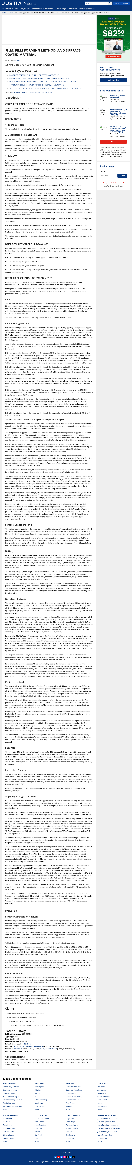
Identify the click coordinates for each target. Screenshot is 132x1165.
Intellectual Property (74, 1096)
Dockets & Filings (9, 1138)
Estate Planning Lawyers (12, 1100)
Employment (71, 1093)
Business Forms (72, 1125)
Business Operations (74, 1090)
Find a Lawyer (7, 9)
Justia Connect (33, 1162)
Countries (70, 1138)
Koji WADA (18, 1049)
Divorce (37, 1093)
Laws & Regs (60, 9)
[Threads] (67, 1157)
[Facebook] (61, 1157)
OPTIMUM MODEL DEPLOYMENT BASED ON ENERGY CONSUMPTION (36, 85)
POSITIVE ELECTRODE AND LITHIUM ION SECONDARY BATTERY (34, 75)
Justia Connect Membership (108, 1118)
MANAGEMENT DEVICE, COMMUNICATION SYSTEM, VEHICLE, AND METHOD (39, 78)
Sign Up (125, 3)
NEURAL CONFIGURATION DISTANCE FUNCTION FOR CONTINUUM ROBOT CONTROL (43, 82)
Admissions (101, 1090)
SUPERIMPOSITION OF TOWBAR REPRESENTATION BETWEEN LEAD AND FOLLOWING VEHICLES (46, 88)
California (38, 1128)
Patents (10, 13)
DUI (36, 1096)
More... (5, 1110)
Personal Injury (40, 1106)
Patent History (34, 92)
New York (38, 1135)
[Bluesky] (70, 1157)
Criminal (38, 1090)
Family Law (39, 1103)
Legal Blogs (70, 1122)
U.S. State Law (41, 1115)
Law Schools (48, 9)
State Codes (39, 1122)
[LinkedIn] (55, 1157)
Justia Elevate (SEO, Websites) (108, 1128)
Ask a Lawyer (20, 9)
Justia (4, 13)
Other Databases (73, 1115)
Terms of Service (70, 1162)
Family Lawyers (9, 1103)
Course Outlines (103, 1096)
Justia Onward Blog (104, 1135)
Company (54, 1162)
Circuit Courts (8, 1132)
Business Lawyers (10, 1090)
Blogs (99, 1103)
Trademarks (70, 1135)
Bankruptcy (39, 1087)
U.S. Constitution (9, 1118)
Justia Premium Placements (107, 1125)
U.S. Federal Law (10, 1115)
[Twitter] (73, 1157)
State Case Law (40, 1125)
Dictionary (101, 1087)
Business (70, 1083)
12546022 (27, 1044)
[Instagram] (64, 1157)
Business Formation (73, 1087)
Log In (117, 3)
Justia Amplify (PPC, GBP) (107, 1132)
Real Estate (70, 1103)
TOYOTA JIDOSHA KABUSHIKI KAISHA (28, 1046)
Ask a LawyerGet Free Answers (110, 68)
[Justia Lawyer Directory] (76, 1157)
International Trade (73, 1100)
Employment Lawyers (11, 1096)
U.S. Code (6, 1122)
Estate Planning (41, 1100)
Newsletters (72, 9)
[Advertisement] (49, 29)
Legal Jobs (70, 1118)
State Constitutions (42, 1118)
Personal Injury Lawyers (12, 1106)
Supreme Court (9, 1128)
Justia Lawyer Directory (106, 1122)
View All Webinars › (113, 142)
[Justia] (12, 3)
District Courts (8, 1135)
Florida (37, 1132)
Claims (24, 92)
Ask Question (113, 80)
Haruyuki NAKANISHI (48, 1049)
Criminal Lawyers (9, 1093)
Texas (37, 1138)
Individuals (39, 1083)
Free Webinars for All (112, 90)
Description (15, 92)
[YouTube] (58, 1157)
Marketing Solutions (87, 9)
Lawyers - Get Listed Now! (113, 183)
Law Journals (102, 1100)
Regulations (7, 1125)
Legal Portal (44, 1162)
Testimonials (102, 1138)
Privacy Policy (83, 1162)
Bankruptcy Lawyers (11, 1087)
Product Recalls (72, 1128)
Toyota (17, 60)
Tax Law (69, 1106)
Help (61, 1162)
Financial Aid (102, 1093)
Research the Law (34, 9)
